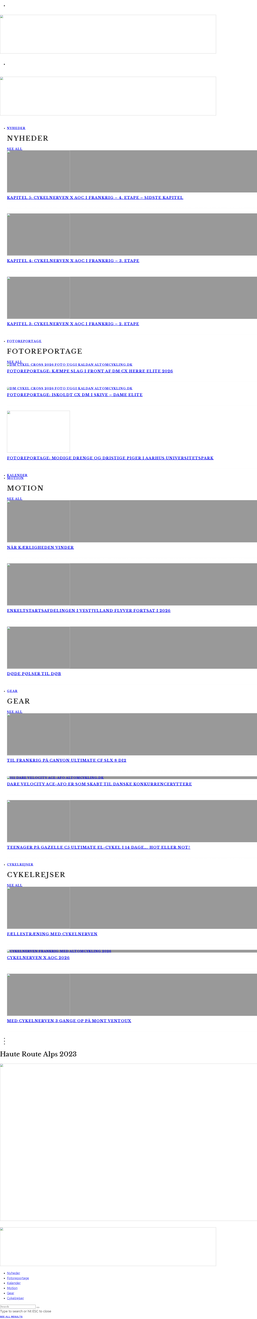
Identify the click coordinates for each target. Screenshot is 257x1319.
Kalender (14, 1283)
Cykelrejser (20, 864)
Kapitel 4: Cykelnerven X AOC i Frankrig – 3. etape (73, 261)
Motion (15, 478)
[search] (38, 1307)
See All (14, 149)
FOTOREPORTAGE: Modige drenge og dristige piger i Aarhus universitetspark (110, 458)
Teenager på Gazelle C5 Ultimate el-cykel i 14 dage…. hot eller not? (98, 847)
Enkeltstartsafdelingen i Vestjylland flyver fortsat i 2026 (89, 611)
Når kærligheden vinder (40, 547)
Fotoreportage (24, 341)
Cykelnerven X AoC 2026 (38, 958)
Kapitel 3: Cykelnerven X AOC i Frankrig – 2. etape (73, 324)
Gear (12, 691)
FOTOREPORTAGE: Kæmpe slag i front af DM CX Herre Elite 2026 (90, 371)
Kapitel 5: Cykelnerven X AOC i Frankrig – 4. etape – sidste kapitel (95, 198)
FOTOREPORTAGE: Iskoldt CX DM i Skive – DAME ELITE (75, 395)
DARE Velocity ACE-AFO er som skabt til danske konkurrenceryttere (99, 784)
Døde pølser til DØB (34, 674)
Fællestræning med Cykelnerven (52, 934)
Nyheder (16, 128)
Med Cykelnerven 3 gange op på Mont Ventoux (69, 1021)
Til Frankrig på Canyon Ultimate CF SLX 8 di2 (66, 760)
